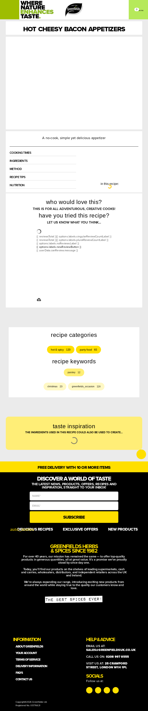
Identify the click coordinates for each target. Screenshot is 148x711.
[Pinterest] (116, 690)
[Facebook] (107, 690)
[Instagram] (89, 690)
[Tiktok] (98, 690)
